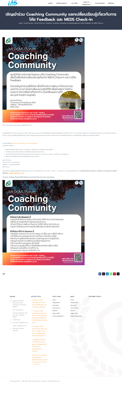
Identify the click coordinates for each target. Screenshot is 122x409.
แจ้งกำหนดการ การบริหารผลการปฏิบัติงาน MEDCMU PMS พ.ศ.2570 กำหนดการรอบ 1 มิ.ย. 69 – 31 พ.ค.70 (39, 359)
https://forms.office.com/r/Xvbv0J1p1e (25, 143)
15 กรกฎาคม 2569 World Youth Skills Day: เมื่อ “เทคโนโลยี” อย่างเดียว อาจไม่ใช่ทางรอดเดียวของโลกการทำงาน (39, 331)
